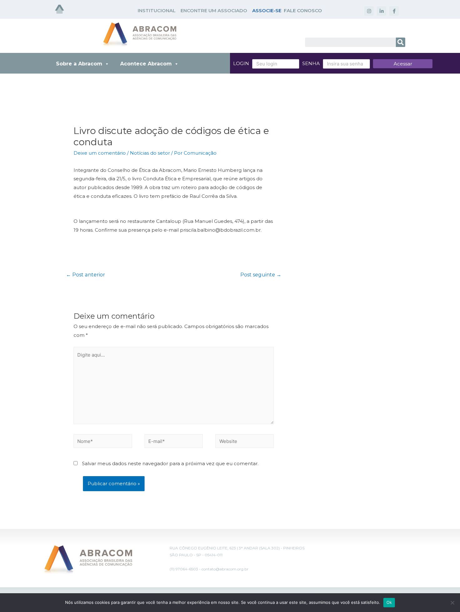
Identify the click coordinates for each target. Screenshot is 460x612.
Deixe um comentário (100, 153)
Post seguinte (260, 275)
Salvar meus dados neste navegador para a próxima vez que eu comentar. (170, 463)
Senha (311, 63)
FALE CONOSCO (303, 10)
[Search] (400, 42)
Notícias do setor (150, 153)
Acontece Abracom (146, 64)
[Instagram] (369, 11)
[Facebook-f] (394, 11)
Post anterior (85, 275)
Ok (389, 602)
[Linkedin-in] (381, 11)
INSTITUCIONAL (157, 10)
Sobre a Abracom (79, 64)
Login (241, 63)
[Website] (244, 442)
